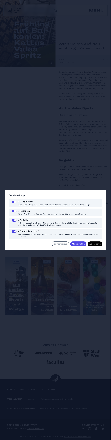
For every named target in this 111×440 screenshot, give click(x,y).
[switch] (14, 202)
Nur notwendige (58, 244)
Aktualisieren (93, 244)
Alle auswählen (76, 244)
